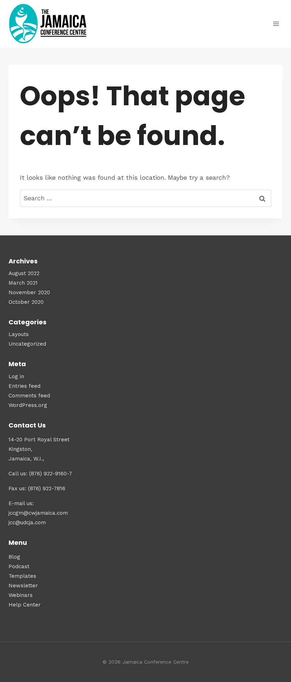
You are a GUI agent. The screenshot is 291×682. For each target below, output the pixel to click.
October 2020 (26, 302)
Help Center (25, 605)
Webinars (21, 595)
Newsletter (23, 585)
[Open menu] (275, 23)
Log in (16, 376)
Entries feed (24, 386)
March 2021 (23, 283)
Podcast (19, 566)
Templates (22, 576)
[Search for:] (145, 198)
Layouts (19, 334)
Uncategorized (27, 344)
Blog (14, 557)
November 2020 (29, 292)
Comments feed (29, 395)
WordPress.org (28, 405)
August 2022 (24, 273)
